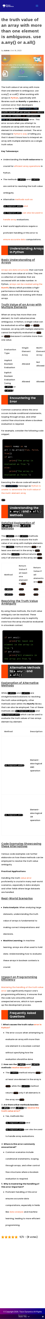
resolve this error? (21, 1067)
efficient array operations (27, 166)
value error (26, 878)
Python (14, 98)
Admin (6, 50)
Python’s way (20, 134)
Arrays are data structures (15, 270)
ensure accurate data (14, 239)
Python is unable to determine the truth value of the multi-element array (21, 489)
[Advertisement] (22, 1271)
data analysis (16, 1212)
